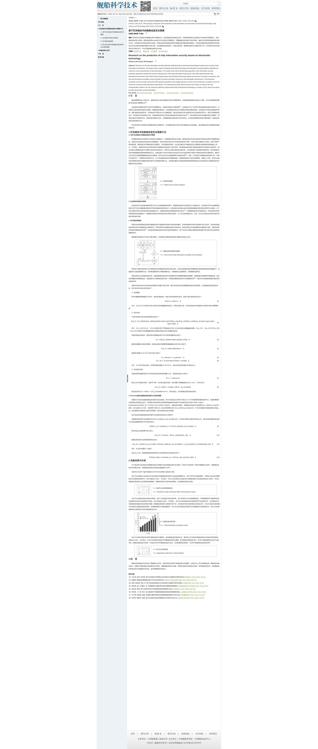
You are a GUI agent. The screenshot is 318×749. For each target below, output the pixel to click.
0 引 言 (101, 25)
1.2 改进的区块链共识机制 (109, 38)
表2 (134, 540)
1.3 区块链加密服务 (106, 41)
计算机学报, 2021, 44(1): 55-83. (193, 583)
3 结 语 (101, 54)
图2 (186, 237)
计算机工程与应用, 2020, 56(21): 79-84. (191, 598)
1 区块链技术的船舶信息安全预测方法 (110, 29)
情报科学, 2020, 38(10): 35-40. (195, 577)
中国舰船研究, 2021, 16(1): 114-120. (193, 595)
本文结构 (101, 22)
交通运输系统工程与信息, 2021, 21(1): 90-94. (194, 586)
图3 (162, 501)
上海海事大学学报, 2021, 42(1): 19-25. (193, 592)
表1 (155, 479)
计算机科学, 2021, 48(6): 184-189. (184, 589)
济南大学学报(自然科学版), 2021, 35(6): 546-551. (180, 580)
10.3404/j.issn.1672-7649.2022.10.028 (150, 14)
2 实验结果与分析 (104, 50)
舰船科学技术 (102, 14)
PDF (218, 14)
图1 (215, 144)
